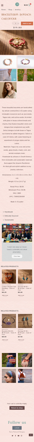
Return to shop (17, 408)
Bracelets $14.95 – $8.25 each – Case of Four (9, 332)
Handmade (9, 212)
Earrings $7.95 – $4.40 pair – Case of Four (24, 332)
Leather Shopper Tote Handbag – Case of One (9, 288)
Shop (10, 9)
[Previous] (2, 284)
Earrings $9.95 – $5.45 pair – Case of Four (24, 288)
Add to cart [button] (5, 295)
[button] (17, 212)
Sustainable (9, 220)
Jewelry (17, 9)
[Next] (32, 284)
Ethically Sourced (11, 216)
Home (3, 9)
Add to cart (27, 23)
